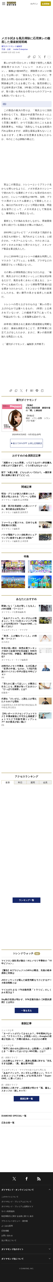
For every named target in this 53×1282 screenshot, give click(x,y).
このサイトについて (9, 1196)
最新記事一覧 (26, 1098)
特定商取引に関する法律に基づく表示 (17, 1216)
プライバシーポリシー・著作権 (14, 1221)
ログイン (34, 4)
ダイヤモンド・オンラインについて (17, 1189)
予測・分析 (6, 49)
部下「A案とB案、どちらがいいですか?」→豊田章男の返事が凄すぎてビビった (26, 474)
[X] (14, 1179)
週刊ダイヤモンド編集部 (11, 46)
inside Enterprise (20, 49)
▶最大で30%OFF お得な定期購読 (26, 443)
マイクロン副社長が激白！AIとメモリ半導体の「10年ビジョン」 (26, 962)
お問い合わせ (7, 1235)
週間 (33, 782)
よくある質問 (7, 1225)
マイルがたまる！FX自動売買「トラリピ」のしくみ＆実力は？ (26, 991)
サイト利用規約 (8, 1211)
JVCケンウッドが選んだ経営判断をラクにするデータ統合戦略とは (26, 981)
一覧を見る (26, 1010)
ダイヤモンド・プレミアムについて (16, 1201)
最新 (8, 782)
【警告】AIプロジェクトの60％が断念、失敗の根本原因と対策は (26, 972)
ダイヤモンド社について (12, 1258)
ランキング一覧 (26, 900)
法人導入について (9, 1240)
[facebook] (26, 1179)
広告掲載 (5, 1230)
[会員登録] (46, 3)
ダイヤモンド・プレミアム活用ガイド (17, 1206)
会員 (45, 782)
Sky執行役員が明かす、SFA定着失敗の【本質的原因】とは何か (26, 1001)
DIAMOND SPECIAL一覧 (13, 1115)
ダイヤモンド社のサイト (12, 1249)
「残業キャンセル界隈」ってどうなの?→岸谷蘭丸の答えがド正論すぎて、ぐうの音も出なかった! (26, 464)
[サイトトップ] (11, 4)
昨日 (20, 782)
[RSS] (39, 1179)
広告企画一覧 (7, 1122)
